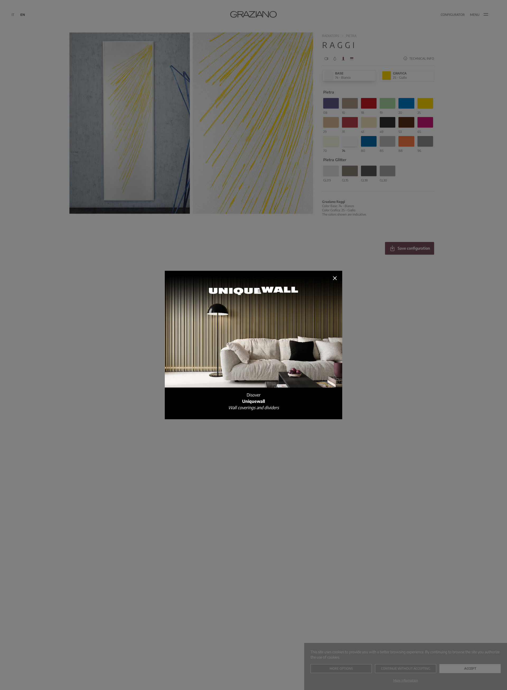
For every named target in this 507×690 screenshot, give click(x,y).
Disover (253, 401)
